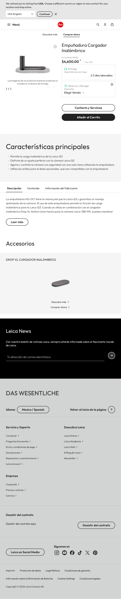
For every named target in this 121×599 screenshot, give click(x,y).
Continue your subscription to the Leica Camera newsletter (111, 355)
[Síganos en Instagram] (57, 553)
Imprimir (10, 570)
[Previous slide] (48, 87)
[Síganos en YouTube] (64, 553)
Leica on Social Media (25, 552)
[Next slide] (54, 87)
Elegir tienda (72, 92)
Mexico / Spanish (33, 409)
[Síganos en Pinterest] (95, 553)
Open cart (112, 24)
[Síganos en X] (87, 553)
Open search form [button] (98, 24)
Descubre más (58, 301)
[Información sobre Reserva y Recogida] (112, 84)
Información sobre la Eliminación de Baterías (29, 578)
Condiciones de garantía (77, 570)
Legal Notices (53, 570)
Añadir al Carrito (88, 117)
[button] (111, 409)
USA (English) (15, 13)
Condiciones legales (90, 578)
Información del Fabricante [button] (61, 188)
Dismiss (56, 14)
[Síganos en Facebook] (72, 553)
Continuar (44, 14)
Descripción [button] (14, 188)
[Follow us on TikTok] (80, 553)
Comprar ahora (59, 307)
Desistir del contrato (96, 525)
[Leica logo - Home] (60, 24)
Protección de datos (30, 570)
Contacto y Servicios (88, 108)
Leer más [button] (17, 222)
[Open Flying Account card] (105, 24)
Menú (16, 24)
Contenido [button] (33, 188)
